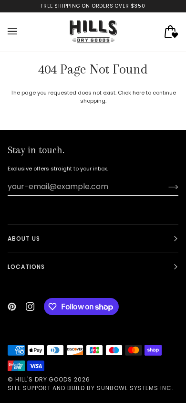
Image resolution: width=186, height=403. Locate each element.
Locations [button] (26, 267)
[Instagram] (30, 306)
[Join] (165, 186)
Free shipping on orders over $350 (93, 6)
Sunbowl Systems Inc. (135, 388)
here (139, 92)
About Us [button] (24, 238)
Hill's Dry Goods (43, 379)
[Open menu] (22, 31)
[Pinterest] (12, 306)
